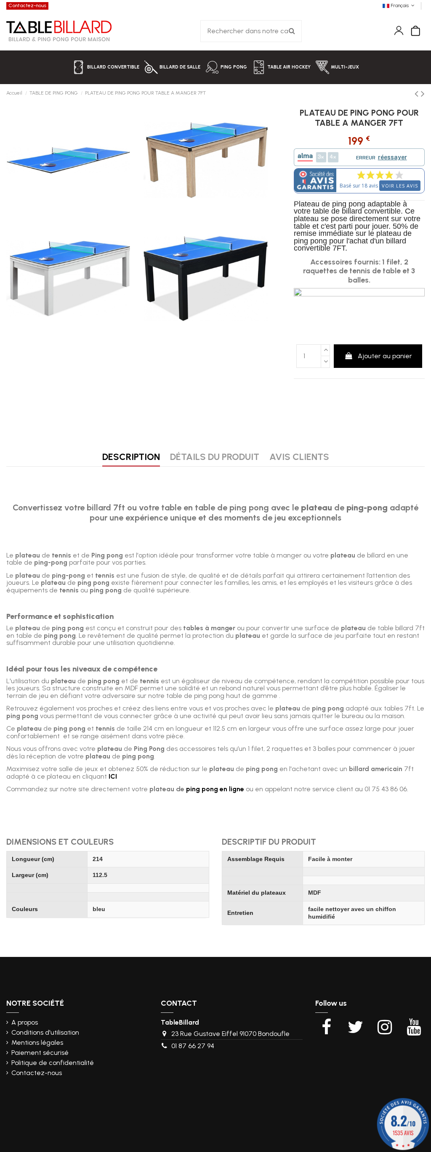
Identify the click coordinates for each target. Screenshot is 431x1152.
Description (131, 457)
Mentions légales (37, 1042)
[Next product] (423, 93)
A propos (24, 1022)
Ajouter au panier (385, 356)
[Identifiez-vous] (399, 30)
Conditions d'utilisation (45, 1032)
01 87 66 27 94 (192, 1046)
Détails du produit (214, 457)
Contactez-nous (27, 5)
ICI (113, 776)
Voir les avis (400, 185)
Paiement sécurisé (40, 1053)
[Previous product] (418, 93)
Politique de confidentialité (52, 1063)
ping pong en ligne (215, 789)
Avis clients (299, 457)
